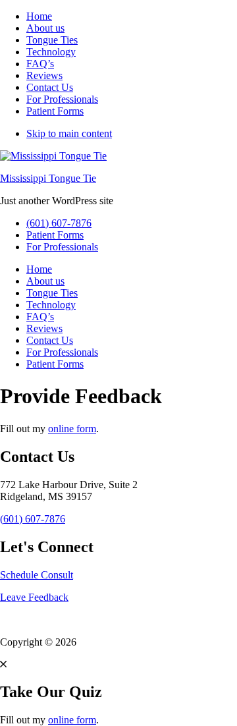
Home (39, 16)
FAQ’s (40, 63)
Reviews (44, 75)
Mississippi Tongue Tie (48, 178)
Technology (51, 51)
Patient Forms (55, 111)
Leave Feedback (34, 597)
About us (45, 28)
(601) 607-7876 (59, 223)
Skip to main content (69, 133)
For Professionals (62, 99)
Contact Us (49, 87)
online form (72, 428)
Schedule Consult (36, 574)
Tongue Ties (52, 39)
